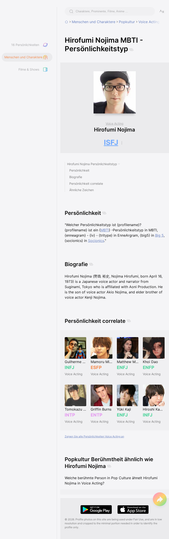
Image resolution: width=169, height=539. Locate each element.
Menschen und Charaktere (93, 22)
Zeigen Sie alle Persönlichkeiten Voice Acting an (94, 436)
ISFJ (111, 142)
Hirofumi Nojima (114, 129)
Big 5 (159, 235)
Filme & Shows (28, 69)
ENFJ (122, 367)
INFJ (69, 367)
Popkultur (127, 22)
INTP (70, 415)
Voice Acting (149, 22)
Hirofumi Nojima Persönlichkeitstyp (92, 164)
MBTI (105, 230)
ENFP (148, 367)
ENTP (96, 415)
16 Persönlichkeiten (25, 45)
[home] (66, 22)
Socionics (96, 240)
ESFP (96, 367)
